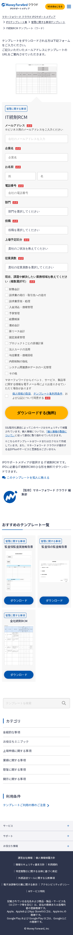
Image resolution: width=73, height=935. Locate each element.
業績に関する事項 (14, 760)
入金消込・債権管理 (21, 307)
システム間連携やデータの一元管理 (30, 367)
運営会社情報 (25, 857)
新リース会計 (17, 331)
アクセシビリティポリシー (55, 884)
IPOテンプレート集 (16, 22)
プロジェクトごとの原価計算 (26, 343)
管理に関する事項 (14, 769)
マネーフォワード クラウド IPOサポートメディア (29, 16)
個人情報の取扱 (21, 393)
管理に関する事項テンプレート (48, 22)
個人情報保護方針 (45, 857)
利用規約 (53, 864)
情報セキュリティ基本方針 (30, 864)
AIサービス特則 (36, 891)
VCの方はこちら (55, 6)
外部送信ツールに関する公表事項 (36, 878)
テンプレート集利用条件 (47, 393)
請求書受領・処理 (19, 301)
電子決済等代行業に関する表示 (20, 884)
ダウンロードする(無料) (36, 413)
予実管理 (14, 313)
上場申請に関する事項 (17, 751)
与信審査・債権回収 (21, 355)
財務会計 (14, 289)
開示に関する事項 (14, 779)
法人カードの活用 (19, 349)
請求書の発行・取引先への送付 (27, 295)
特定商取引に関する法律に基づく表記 (36, 871)
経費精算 (14, 319)
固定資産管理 (17, 337)
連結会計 (14, 325)
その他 (13, 373)
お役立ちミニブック (16, 741)
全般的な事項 (11, 732)
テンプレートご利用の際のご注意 (24, 805)
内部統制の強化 (18, 361)
